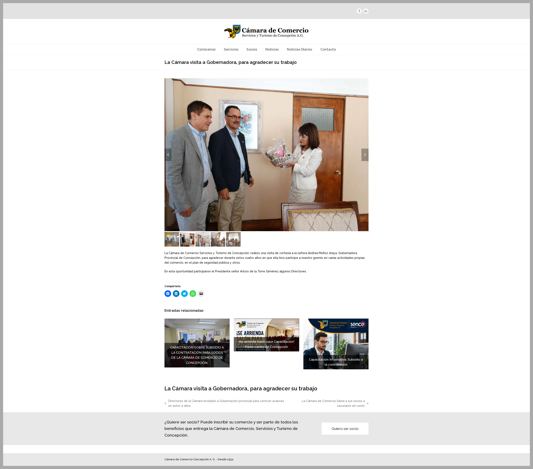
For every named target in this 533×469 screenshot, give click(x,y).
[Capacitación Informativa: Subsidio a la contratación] (336, 343)
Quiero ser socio (345, 429)
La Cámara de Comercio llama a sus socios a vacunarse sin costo (327, 403)
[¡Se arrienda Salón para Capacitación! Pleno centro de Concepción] (266, 334)
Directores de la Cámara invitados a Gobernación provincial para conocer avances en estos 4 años (224, 403)
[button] (266, 154)
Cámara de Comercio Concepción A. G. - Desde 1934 (198, 459)
